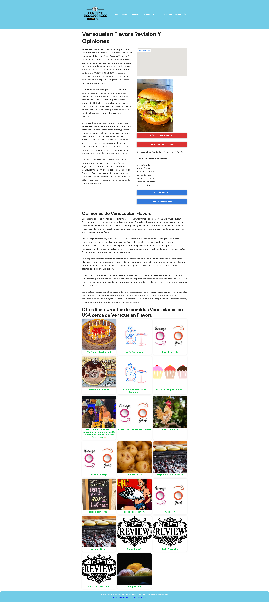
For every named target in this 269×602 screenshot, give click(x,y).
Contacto (178, 14)
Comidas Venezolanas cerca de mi (145, 14)
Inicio (116, 14)
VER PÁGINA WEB (161, 192)
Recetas (124, 14)
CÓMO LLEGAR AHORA (161, 135)
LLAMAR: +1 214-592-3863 (161, 144)
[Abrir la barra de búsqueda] (185, 14)
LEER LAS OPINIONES (162, 201)
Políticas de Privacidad (129, 597)
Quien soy (168, 14)
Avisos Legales (117, 597)
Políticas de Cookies (143, 597)
